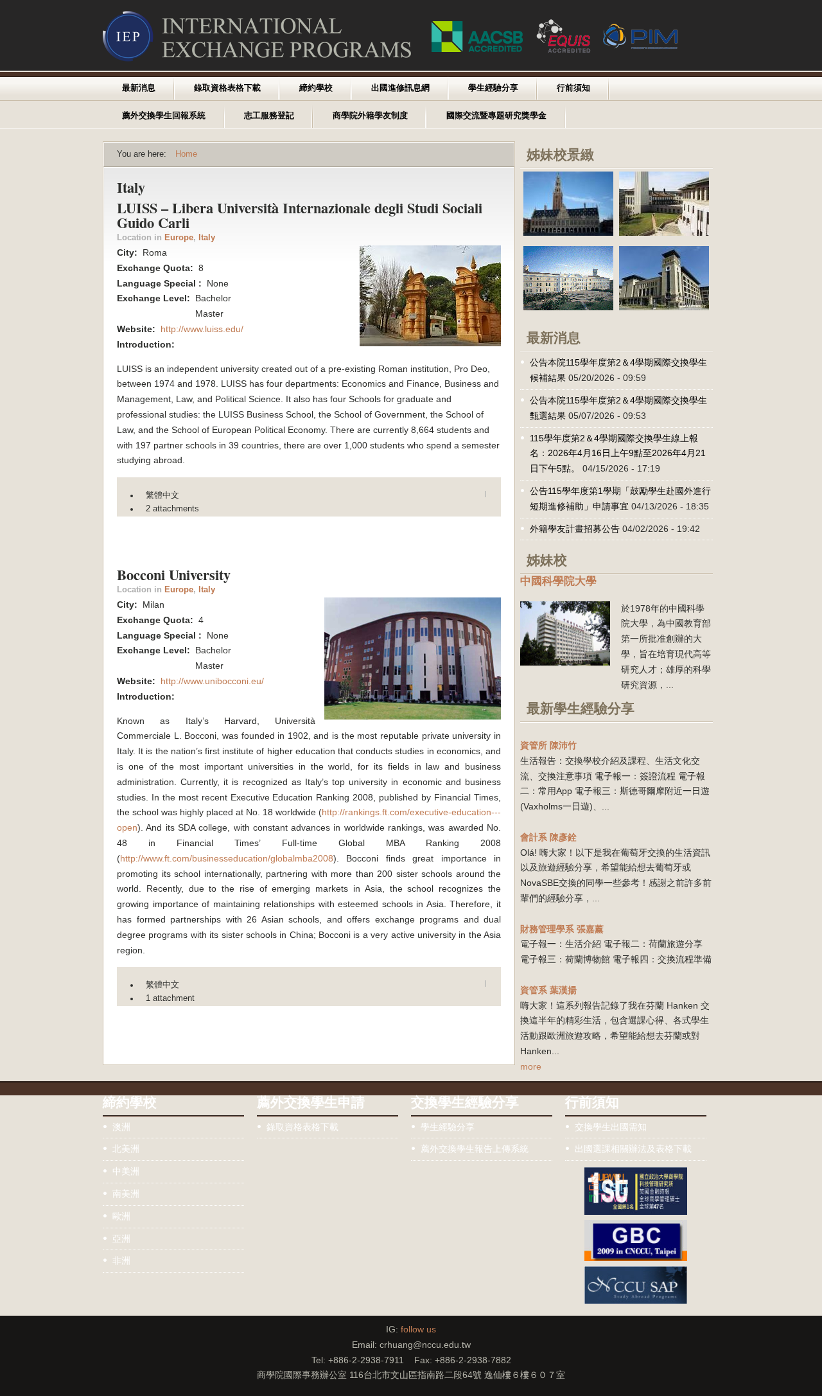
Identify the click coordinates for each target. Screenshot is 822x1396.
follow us (418, 1329)
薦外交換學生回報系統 (164, 115)
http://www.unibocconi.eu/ (212, 681)
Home (186, 154)
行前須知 (573, 88)
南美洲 (125, 1193)
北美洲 (125, 1149)
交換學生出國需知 (611, 1127)
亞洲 (121, 1238)
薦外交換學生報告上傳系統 (475, 1149)
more (530, 1066)
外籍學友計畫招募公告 (575, 529)
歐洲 (121, 1216)
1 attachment (170, 998)
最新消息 (138, 88)
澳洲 (121, 1127)
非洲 (121, 1260)
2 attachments (172, 508)
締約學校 (316, 88)
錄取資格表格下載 (227, 88)
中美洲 (125, 1171)
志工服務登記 (269, 115)
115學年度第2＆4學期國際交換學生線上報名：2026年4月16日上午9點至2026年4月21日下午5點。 (618, 453)
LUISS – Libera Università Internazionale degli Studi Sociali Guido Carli (299, 215)
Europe (178, 237)
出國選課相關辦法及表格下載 (633, 1149)
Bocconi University (174, 574)
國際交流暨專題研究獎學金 (496, 115)
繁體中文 (162, 495)
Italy (206, 237)
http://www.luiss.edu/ (202, 329)
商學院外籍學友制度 (370, 115)
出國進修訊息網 (400, 88)
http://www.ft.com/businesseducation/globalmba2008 (226, 858)
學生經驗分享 (493, 88)
